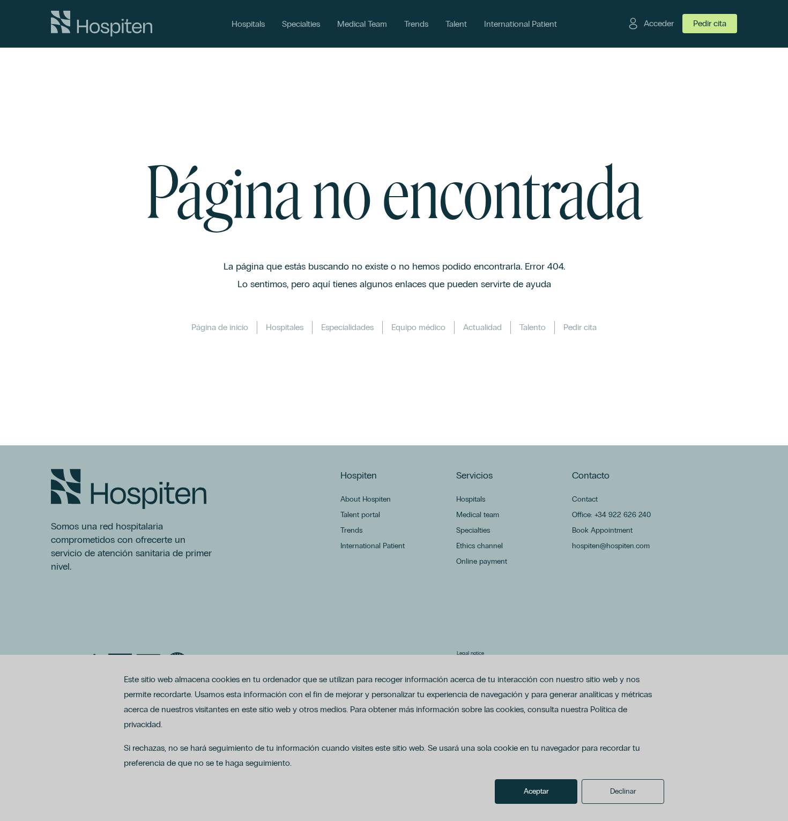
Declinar (623, 791)
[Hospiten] (101, 23)
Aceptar (536, 791)
